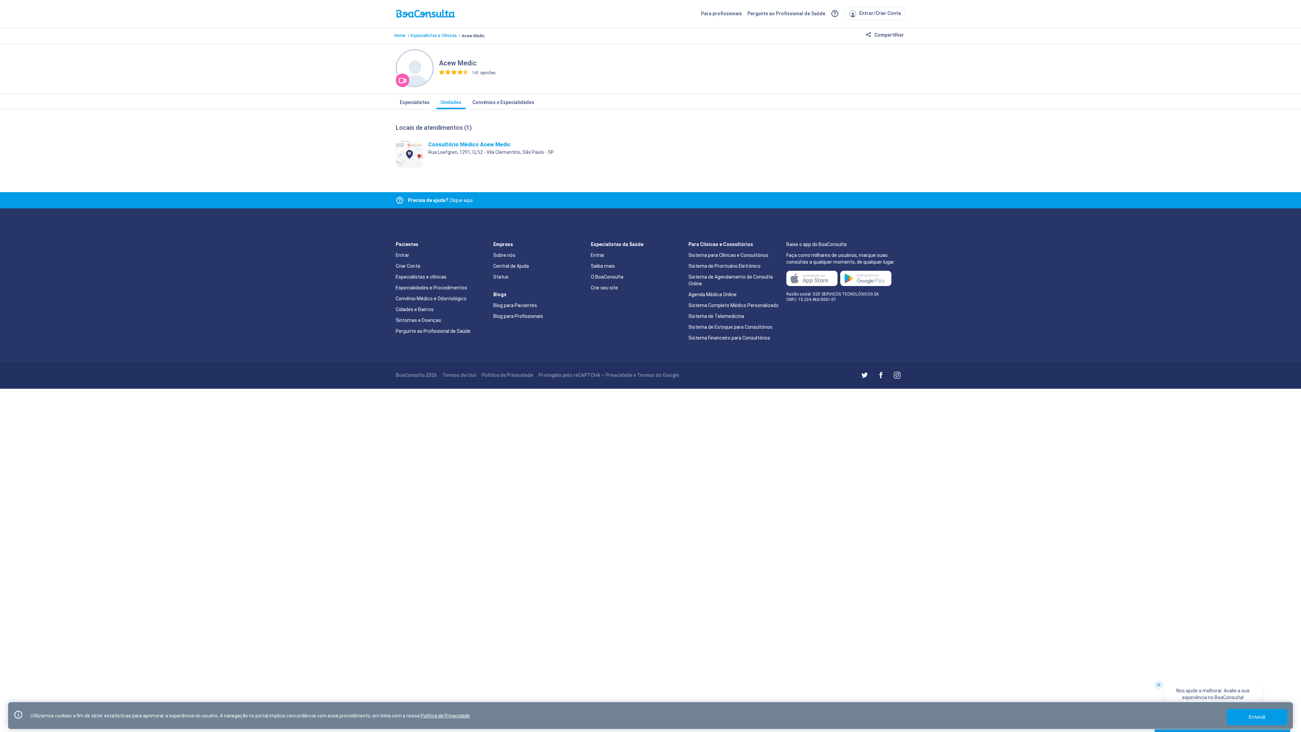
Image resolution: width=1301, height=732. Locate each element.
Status (501, 277)
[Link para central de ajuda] (400, 200)
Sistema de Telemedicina (716, 316)
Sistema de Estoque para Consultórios (730, 327)
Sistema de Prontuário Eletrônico (724, 266)
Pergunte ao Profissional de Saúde (786, 13)
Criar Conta (408, 266)
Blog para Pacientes (515, 305)
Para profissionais (721, 13)
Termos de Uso (459, 375)
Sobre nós (504, 255)
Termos (646, 375)
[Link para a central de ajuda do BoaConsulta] (835, 13)
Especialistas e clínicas (421, 277)
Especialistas (415, 102)
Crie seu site (604, 287)
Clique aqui (440, 200)
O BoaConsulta (607, 277)
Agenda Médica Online (712, 294)
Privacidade (619, 375)
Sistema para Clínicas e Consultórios (728, 255)
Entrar (402, 255)
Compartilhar (888, 35)
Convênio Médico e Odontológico (431, 298)
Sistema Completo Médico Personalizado (733, 305)
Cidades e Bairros (415, 309)
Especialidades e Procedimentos (431, 287)
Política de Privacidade (507, 375)
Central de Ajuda (511, 266)
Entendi (1257, 717)
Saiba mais (603, 266)
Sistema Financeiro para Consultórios (729, 338)
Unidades (450, 102)
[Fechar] (1159, 684)
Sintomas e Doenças (418, 320)
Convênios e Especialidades (503, 102)
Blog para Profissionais (518, 316)
